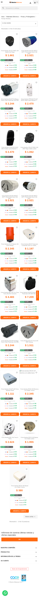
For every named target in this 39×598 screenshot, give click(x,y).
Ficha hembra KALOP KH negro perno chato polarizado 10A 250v (10, 341)
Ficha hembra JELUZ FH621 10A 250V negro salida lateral (29, 148)
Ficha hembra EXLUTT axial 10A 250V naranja (29, 341)
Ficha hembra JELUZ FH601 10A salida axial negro (10, 51)
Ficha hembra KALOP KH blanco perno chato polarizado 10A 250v (10, 99)
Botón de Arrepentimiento (19, 569)
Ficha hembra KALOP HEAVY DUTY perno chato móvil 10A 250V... (29, 52)
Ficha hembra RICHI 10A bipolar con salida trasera (19, 486)
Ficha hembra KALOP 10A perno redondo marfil (10, 389)
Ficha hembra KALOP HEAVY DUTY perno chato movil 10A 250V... (10, 197)
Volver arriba (30, 517)
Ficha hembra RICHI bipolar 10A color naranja (10, 244)
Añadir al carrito (9, 76)
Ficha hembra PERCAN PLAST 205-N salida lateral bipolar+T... (9, 148)
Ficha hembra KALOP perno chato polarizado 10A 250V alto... (29, 293)
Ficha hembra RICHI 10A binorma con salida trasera (29, 389)
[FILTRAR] (37, 299)
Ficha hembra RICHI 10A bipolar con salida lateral (29, 438)
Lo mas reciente (19, 23)
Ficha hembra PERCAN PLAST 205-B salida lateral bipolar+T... (29, 99)
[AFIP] (2, 578)
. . (5, 592)
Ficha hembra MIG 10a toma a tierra (10, 438)
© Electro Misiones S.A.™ (16, 582)
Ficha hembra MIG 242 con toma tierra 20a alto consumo (10, 293)
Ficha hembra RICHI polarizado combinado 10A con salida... (29, 244)
